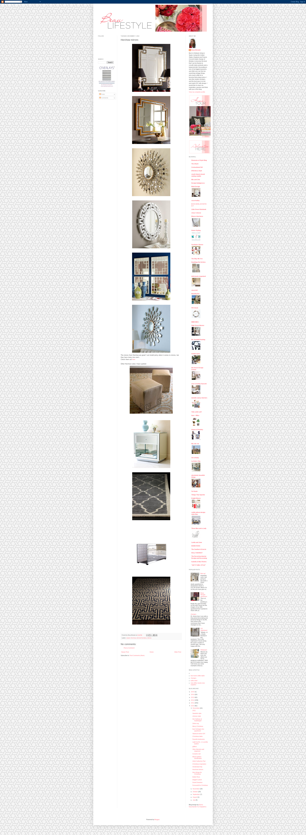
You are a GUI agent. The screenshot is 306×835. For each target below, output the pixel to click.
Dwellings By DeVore (198, 262)
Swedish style (196, 713)
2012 (193, 700)
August (195, 797)
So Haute (194, 491)
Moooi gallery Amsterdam (197, 757)
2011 (193, 703)
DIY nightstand (203, 629)
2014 (193, 694)
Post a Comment (129, 648)
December (196, 708)
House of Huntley (197, 429)
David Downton (197, 782)
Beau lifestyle (196, 50)
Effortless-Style (196, 171)
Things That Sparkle (198, 495)
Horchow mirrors (197, 769)
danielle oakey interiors (199, 398)
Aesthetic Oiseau (197, 244)
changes (193, 614)
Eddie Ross (196, 777)
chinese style (196, 716)
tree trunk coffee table (198, 676)
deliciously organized (198, 276)
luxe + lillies (195, 415)
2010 (193, 706)
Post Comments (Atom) (137, 655)
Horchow (133, 638)
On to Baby (195, 458)
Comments (104, 98)
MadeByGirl (195, 294)
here (133, 359)
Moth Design (195, 186)
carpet (128, 638)
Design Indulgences (198, 183)
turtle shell (194, 680)
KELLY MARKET (196, 553)
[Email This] (147, 635)
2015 (193, 692)
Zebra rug (195, 723)
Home (152, 652)
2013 (193, 697)
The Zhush (194, 164)
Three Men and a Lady (198, 528)
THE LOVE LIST (196, 412)
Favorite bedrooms (198, 739)
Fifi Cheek (194, 308)
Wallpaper (203, 650)
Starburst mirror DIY (198, 733)
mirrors (149, 638)
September (196, 794)
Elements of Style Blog (199, 160)
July (194, 800)
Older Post (177, 652)
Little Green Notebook (198, 209)
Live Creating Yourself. (199, 384)
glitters (194, 746)
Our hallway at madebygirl (197, 720)
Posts (103, 94)
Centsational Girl (197, 167)
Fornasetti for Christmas (200, 785)
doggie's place (197, 780)
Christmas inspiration (199, 764)
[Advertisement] (105, 138)
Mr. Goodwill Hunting (198, 339)
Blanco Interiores (197, 216)
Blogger (156, 819)
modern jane (195, 354)
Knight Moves (196, 498)
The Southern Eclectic (198, 549)
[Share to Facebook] (154, 635)
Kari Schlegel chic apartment (198, 730)
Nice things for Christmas (197, 773)
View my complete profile (197, 92)
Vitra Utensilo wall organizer (198, 750)
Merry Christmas (197, 726)
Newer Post (125, 652)
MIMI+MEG (195, 322)
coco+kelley (195, 200)
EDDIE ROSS (195, 546)
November (196, 789)
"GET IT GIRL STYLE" (198, 565)
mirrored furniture (142, 638)
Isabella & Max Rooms (199, 562)
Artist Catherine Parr (199, 761)
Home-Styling (196, 230)
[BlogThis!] (149, 635)
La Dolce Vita (195, 461)
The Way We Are (197, 259)
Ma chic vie (195, 444)
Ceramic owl (196, 754)
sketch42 (194, 290)
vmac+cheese (196, 213)
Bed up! (202, 573)
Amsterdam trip (197, 767)
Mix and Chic (195, 179)
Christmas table (197, 736)
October (195, 792)
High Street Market (197, 325)
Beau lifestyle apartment (203, 594)
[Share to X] (152, 635)
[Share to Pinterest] (156, 635)
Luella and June (196, 542)
